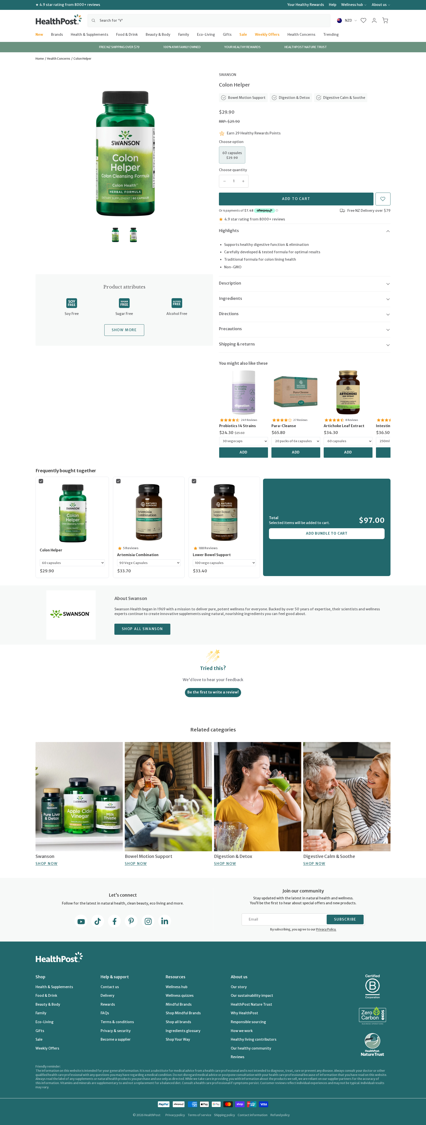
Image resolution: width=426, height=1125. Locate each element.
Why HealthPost (244, 1013)
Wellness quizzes (180, 995)
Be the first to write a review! (213, 692)
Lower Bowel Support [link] (212, 555)
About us (379, 4)
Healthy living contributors (253, 1039)
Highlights (229, 230)
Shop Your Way (178, 1039)
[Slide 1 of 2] (115, 235)
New (39, 34)
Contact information (252, 1115)
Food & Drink (127, 34)
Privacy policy (175, 1115)
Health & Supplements (89, 34)
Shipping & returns (237, 344)
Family (183, 34)
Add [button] (244, 452)
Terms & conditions (117, 1022)
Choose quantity (233, 170)
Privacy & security (116, 1031)
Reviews (237, 1057)
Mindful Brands (179, 1004)
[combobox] (209, 20)
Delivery (107, 995)
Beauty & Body (158, 34)
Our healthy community (251, 1048)
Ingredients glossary (183, 1031)
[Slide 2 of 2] (133, 235)
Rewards (108, 1004)
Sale (243, 34)
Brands (57, 34)
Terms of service (199, 1115)
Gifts (227, 34)
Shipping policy (224, 1115)
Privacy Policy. (326, 929)
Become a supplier (116, 1039)
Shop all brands (178, 1022)
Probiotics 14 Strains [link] (237, 426)
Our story (239, 987)
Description (230, 283)
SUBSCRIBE (345, 919)
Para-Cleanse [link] (283, 426)
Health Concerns (301, 34)
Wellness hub (352, 4)
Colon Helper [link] (51, 550)
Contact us (110, 987)
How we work (242, 1031)
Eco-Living (206, 34)
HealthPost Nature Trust (251, 1004)
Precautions (230, 328)
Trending (331, 34)
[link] (243, 392)
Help (332, 4)
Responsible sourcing (248, 1022)
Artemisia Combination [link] (138, 555)
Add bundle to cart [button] (327, 533)
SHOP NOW (46, 863)
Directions (229, 313)
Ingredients (230, 298)
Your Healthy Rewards (305, 4)
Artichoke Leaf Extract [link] (344, 426)
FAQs (105, 1013)
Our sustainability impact (252, 995)
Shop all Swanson (142, 629)
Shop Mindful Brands (183, 1013)
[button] (363, 20)
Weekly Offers (267, 34)
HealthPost (152, 1115)
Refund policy (280, 1115)
